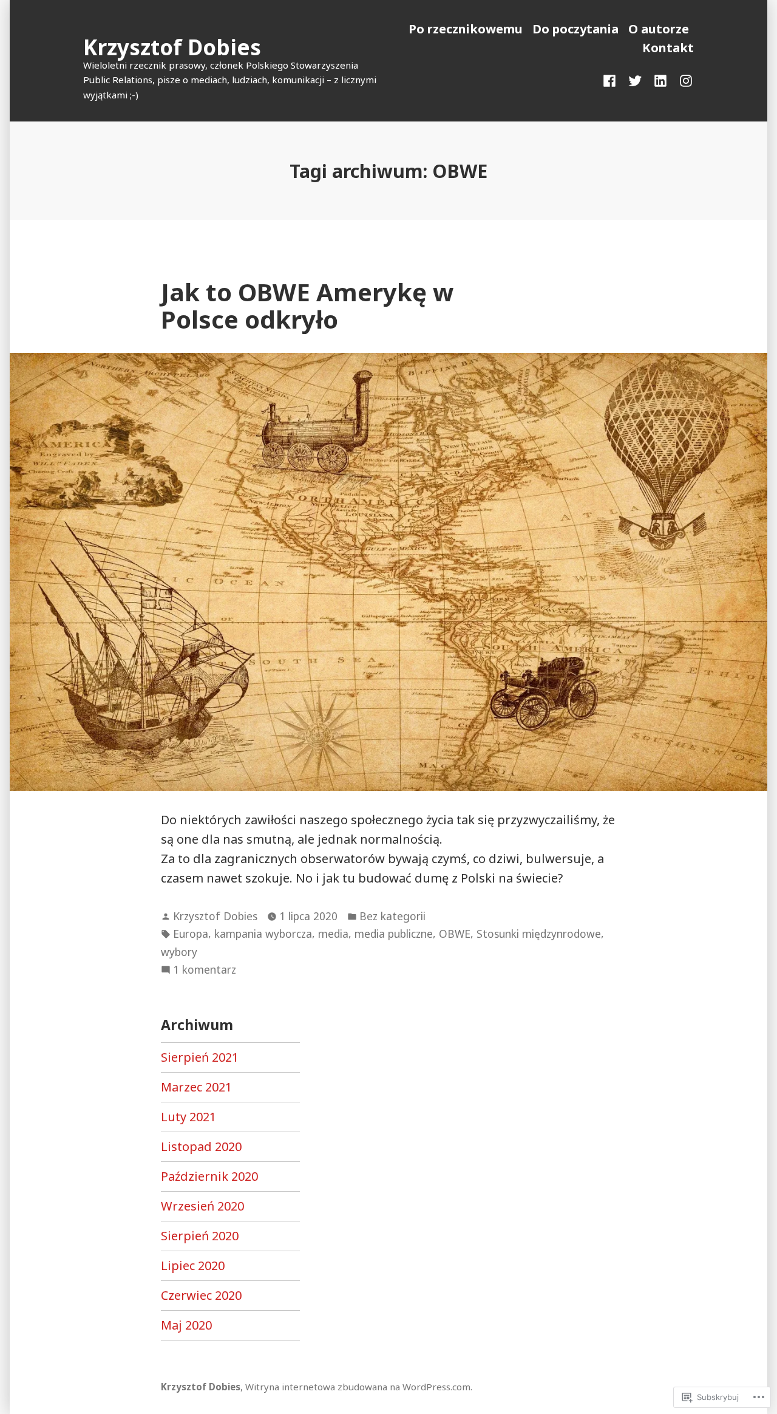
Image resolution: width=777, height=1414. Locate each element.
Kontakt (668, 47)
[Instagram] (683, 80)
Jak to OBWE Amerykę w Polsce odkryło (307, 305)
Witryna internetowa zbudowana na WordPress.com (357, 1387)
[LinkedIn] (660, 80)
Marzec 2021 (196, 1087)
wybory (179, 951)
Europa (190, 933)
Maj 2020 (186, 1325)
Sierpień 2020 (200, 1236)
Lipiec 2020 (193, 1265)
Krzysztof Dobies (172, 47)
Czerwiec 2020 (201, 1295)
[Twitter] (635, 80)
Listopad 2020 (201, 1146)
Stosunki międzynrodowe (539, 933)
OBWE (454, 933)
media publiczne (394, 933)
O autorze (658, 29)
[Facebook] (612, 80)
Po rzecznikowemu (466, 29)
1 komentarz (204, 970)
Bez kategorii (392, 916)
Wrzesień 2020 (202, 1206)
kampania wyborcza (263, 933)
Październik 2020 (209, 1176)
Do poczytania (575, 29)
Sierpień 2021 (200, 1057)
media (333, 933)
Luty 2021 (188, 1116)
